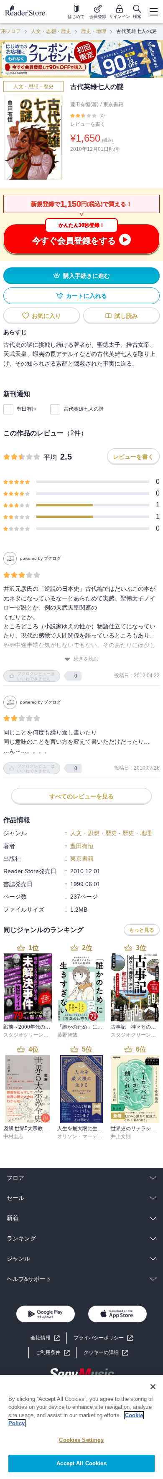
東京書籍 (113, 104)
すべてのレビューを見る (81, 796)
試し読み (126, 316)
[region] (81, 1427)
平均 (50, 457)
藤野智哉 (67, 1035)
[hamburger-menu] (153, 11)
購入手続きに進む (86, 275)
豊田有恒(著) (84, 104)
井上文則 (121, 1136)
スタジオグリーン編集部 (31, 1035)
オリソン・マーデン (79, 1136)
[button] (106, 1352)
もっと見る (141, 930)
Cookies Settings (81, 1440)
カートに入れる (86, 295)
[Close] (153, 1386)
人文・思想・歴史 (51, 31)
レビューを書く (87, 124)
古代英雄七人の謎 (84, 409)
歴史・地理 (93, 31)
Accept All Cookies (81, 1463)
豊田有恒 (27, 409)
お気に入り (46, 316)
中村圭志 (13, 1136)
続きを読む (86, 659)
